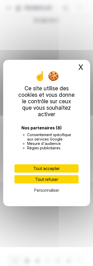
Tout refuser (46, 179)
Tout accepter (46, 168)
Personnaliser (46, 190)
